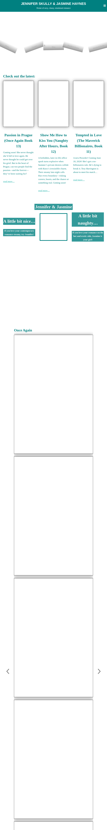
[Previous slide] (7, 672)
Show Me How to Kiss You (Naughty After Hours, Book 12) (53, 143)
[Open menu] (104, 6)
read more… (9, 181)
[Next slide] (99, 672)
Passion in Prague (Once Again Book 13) (18, 140)
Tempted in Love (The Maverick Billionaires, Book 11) (89, 143)
